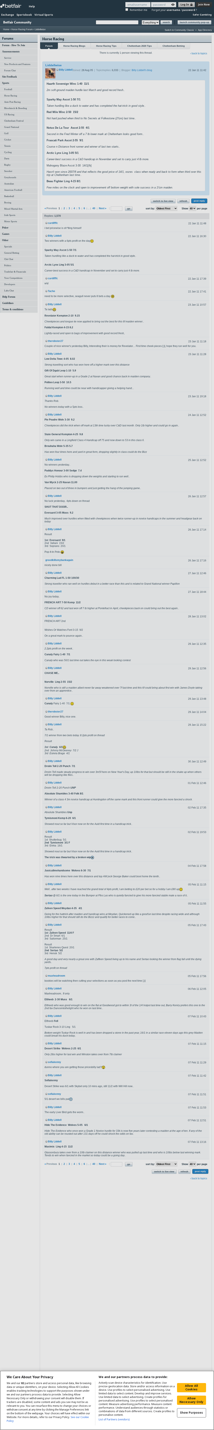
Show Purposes (191, 1412)
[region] (107, 1400)
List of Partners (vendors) (114, 1419)
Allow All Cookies (191, 1387)
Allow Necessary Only (191, 1400)
